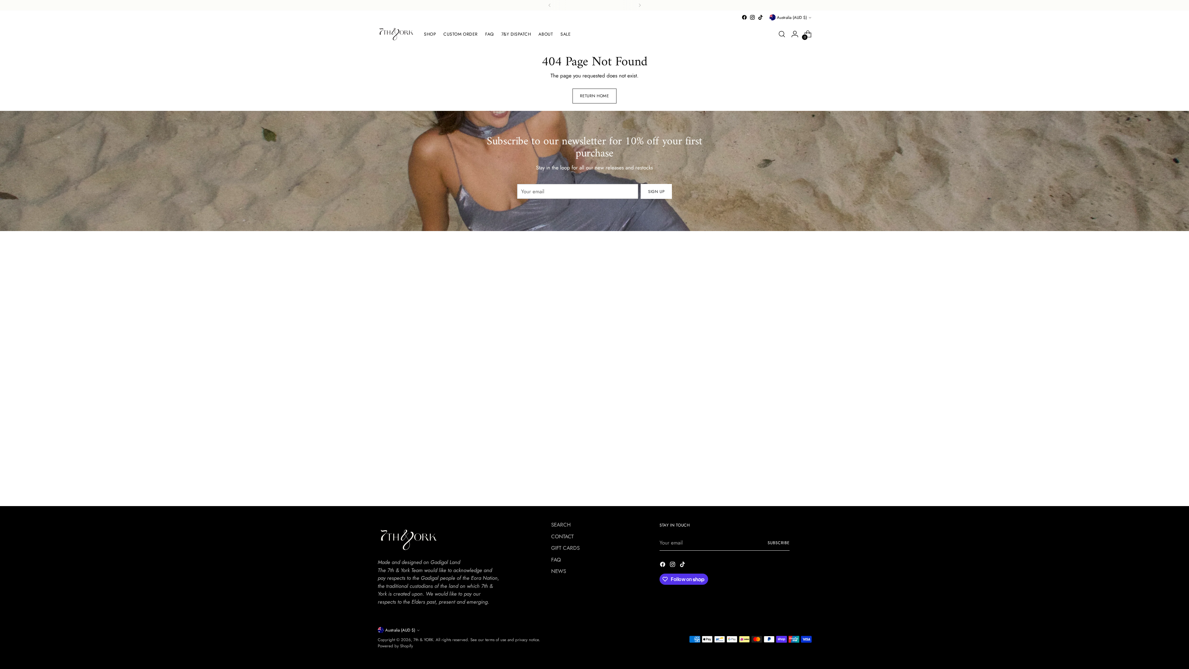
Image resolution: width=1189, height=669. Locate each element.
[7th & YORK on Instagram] (752, 17)
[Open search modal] (782, 34)
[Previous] (549, 5)
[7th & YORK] (396, 34)
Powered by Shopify (395, 646)
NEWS (558, 571)
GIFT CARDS (565, 548)
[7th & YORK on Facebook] (744, 17)
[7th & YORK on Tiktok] (760, 17)
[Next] (640, 5)
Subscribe (779, 543)
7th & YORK (423, 640)
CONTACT (562, 536)
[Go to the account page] (795, 34)
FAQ (556, 559)
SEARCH (561, 524)
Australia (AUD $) (792, 17)
